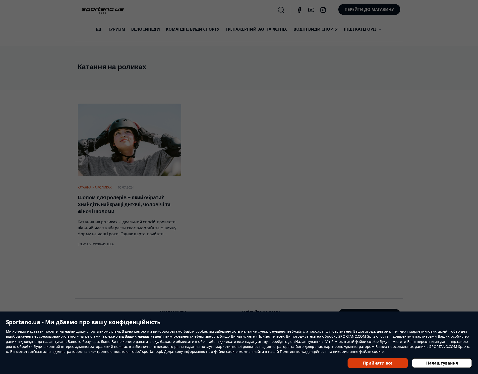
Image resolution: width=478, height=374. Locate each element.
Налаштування (442, 363)
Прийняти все (377, 363)
